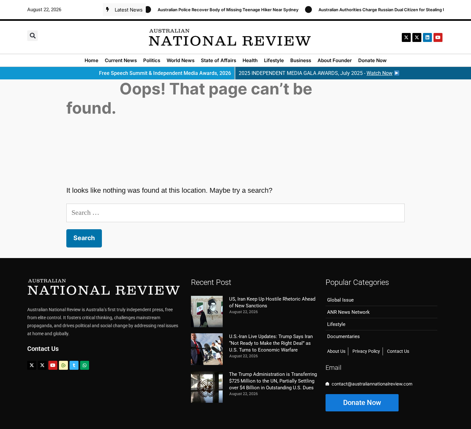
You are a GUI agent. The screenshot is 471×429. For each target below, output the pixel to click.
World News (180, 60)
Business (300, 60)
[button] (32, 35)
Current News (121, 60)
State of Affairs (218, 60)
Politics (151, 60)
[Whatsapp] (84, 365)
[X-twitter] (406, 37)
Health (250, 60)
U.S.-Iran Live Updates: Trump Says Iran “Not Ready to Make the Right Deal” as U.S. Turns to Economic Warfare (271, 343)
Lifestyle (274, 60)
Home (91, 60)
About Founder (335, 60)
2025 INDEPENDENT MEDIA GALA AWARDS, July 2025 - (315, 73)
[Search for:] (235, 212)
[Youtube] (52, 365)
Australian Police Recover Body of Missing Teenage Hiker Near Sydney (222, 9)
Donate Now (372, 60)
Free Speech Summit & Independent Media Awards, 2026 (165, 73)
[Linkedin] (427, 37)
